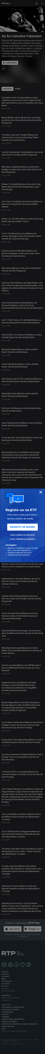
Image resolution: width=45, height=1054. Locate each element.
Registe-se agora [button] (22, 527)
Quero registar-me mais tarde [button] (22, 535)
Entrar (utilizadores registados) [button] (22, 539)
